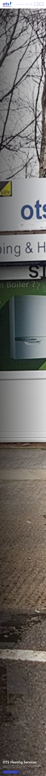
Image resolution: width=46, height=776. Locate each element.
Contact (31, 4)
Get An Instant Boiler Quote (10, 772)
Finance (26, 4)
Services (22, 4)
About (18, 4)
